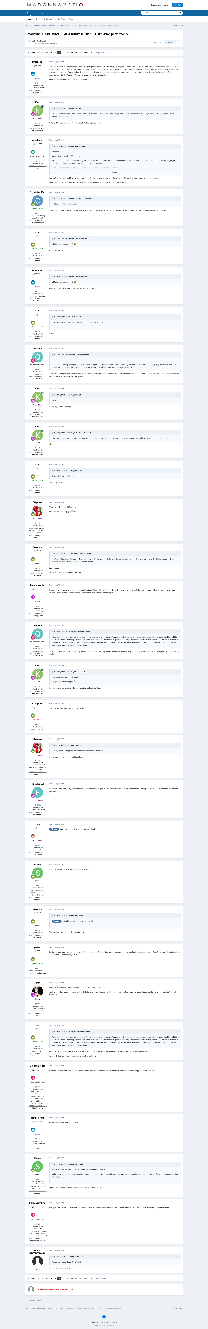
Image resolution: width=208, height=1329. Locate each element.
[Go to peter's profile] (37, 955)
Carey (37, 982)
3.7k (38, 83)
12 (42, 53)
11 (38, 53)
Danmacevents (37, 1203)
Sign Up (177, 5)
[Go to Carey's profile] (37, 991)
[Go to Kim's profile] (37, 110)
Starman (78, 146)
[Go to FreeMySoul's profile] (37, 792)
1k (38, 606)
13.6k (38, 523)
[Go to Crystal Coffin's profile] (37, 200)
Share (158, 42)
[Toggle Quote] (53, 108)
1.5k (38, 1004)
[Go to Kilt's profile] (37, 241)
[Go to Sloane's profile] (37, 872)
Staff (37, 19)
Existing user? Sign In (160, 5)
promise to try (81, 355)
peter (37, 947)
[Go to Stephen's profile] (37, 510)
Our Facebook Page (65, 19)
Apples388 (41, 41)
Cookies (114, 1323)
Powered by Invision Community (104, 1325)
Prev (33, 53)
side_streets (80, 239)
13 (47, 53)
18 (67, 53)
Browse (30, 13)
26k (38, 845)
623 (38, 1224)
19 (72, 53)
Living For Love (81, 198)
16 (59, 53)
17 (63, 53)
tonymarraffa (37, 585)
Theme (94, 1323)
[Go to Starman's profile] (37, 555)
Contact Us (104, 1323)
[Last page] (91, 52)
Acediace (37, 140)
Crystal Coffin (37, 192)
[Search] (180, 13)
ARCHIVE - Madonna (55, 43)
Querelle (37, 348)
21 (80, 53)
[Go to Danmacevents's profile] (37, 1211)
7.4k (38, 253)
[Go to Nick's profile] (37, 1033)
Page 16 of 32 (101, 53)
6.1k (38, 568)
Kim (37, 102)
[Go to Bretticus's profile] (37, 70)
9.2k (38, 213)
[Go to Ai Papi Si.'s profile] (37, 712)
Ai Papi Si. (37, 703)
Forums (29, 19)
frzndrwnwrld (79, 632)
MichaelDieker (37, 1066)
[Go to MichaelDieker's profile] (37, 1074)
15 (55, 53)
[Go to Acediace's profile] (37, 148)
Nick (37, 1025)
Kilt (76, 108)
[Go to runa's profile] (37, 832)
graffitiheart (37, 1118)
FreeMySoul (37, 784)
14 (51, 53)
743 (38, 1087)
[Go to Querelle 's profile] (37, 357)
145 (38, 161)
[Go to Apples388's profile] (30, 42)
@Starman (54, 829)
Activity (40, 13)
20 (76, 53)
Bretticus (37, 62)
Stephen (37, 502)
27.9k (38, 805)
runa (37, 824)
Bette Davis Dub (80, 433)
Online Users (48, 19)
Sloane (37, 864)
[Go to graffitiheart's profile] (37, 1126)
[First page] (28, 52)
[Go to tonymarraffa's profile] (37, 593)
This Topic (170, 13)
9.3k (38, 724)
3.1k (38, 1139)
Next (86, 53)
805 (38, 369)
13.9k (38, 123)
